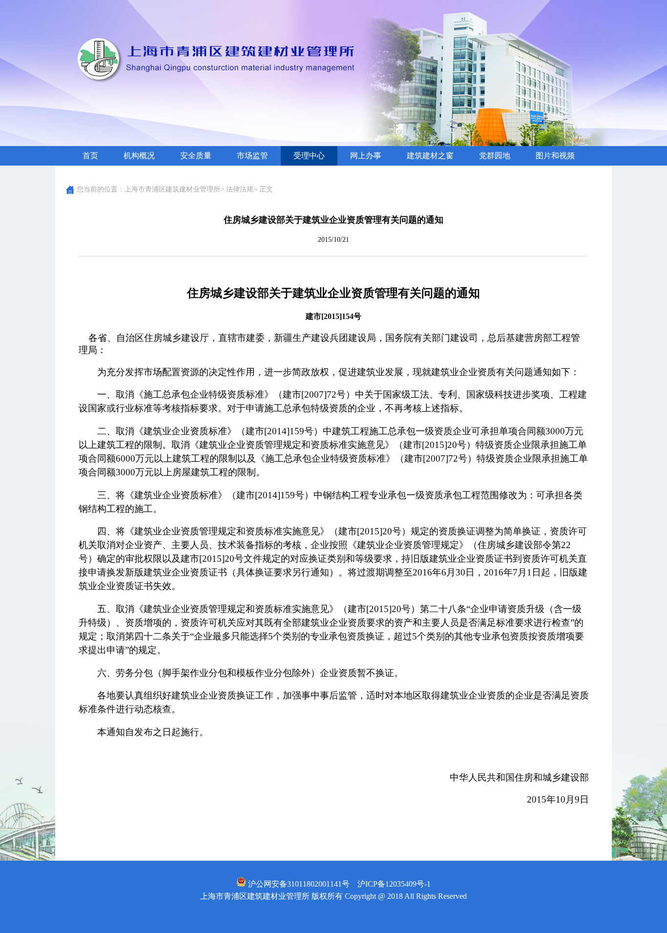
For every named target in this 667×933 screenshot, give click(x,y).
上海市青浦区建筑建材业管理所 (172, 189)
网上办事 (365, 155)
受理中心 (309, 155)
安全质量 (195, 155)
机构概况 (139, 155)
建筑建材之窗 (430, 155)
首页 (90, 155)
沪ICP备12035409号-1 (394, 884)
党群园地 (494, 155)
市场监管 (252, 155)
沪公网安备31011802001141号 (298, 884)
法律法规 (239, 189)
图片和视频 (555, 155)
